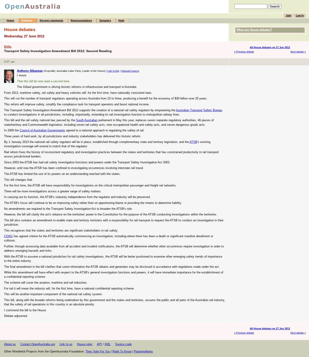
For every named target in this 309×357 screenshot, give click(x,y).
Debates (26, 20)
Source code (123, 344)
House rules (85, 344)
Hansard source (130, 71)
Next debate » (298, 51)
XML (108, 344)
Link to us (65, 344)
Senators (105, 20)
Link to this (113, 71)
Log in (300, 15)
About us (10, 344)
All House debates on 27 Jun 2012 (270, 47)
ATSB (193, 142)
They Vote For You (98, 351)
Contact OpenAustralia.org (37, 344)
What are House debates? (254, 29)
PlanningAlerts (143, 351)
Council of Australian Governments (42, 130)
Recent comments (51, 20)
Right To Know (121, 351)
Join (288, 15)
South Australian (86, 120)
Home (10, 20)
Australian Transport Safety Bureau (199, 110)
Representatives (81, 20)
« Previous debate (244, 51)
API (99, 344)
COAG (8, 236)
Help (121, 20)
